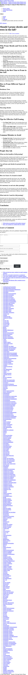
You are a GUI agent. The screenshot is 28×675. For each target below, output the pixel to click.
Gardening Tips (6, 488)
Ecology (5, 378)
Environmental (6, 400)
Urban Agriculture (7, 656)
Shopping (5, 616)
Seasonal (5, 612)
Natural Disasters (7, 547)
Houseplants (6, 513)
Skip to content (3, 0)
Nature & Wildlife (7, 552)
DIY (4, 18)
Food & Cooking (7, 438)
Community (6, 345)
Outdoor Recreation (7, 569)
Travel (4, 654)
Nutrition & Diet (7, 556)
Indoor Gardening (7, 517)
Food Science (6, 451)
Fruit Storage (6, 465)
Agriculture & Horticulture (9, 300)
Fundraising (6, 466)
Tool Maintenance (7, 646)
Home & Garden (7, 508)
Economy (5, 386)
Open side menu (4, 261)
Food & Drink (6, 439)
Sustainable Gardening (8, 635)
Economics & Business (8, 384)
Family (4, 420)
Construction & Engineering (9, 358)
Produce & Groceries (8, 593)
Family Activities (7, 426)
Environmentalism (7, 419)
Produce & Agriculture (8, 592)
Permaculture (6, 574)
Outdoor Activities (7, 566)
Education (5, 388)
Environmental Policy (8, 413)
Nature (4, 548)
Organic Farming (7, 562)
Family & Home (7, 421)
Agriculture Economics (8, 305)
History (4, 507)
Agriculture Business (8, 304)
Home (4, 11)
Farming (5, 428)
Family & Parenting (7, 424)
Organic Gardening (7, 563)
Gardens (5, 490)
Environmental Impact (8, 408)
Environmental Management (9, 412)
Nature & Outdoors (7, 551)
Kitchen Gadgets (7, 527)
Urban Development (8, 658)
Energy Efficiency (7, 392)
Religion (5, 598)
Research (5, 601)
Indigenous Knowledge (8, 516)
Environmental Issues (8, 409)
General (5, 492)
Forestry (5, 457)
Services (5, 615)
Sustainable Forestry (8, 633)
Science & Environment (8, 608)
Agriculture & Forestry (8, 297)
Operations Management (9, 561)
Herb (10, 33)
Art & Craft (5, 320)
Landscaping (6, 528)
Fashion (5, 431)
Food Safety (6, 450)
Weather (5, 667)
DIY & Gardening (7, 377)
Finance (5, 432)
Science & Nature (7, 609)
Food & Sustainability (8, 442)
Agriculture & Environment (9, 293)
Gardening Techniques (8, 486)
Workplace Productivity (8, 671)
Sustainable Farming (8, 632)
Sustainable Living (7, 637)
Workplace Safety (7, 673)
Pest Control (6, 577)
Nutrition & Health (7, 558)
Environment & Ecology (9, 397)
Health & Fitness (7, 498)
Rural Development (7, 604)
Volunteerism (6, 666)
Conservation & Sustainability (10, 354)
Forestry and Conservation (9, 463)
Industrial (5, 519)
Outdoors (5, 571)
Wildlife (5, 669)
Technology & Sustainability (9, 643)
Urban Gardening (7, 659)
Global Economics (7, 493)
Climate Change (7, 342)
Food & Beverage (7, 436)
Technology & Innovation (9, 642)
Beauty (4, 327)
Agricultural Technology (9, 291)
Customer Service (7, 374)
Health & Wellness (7, 502)
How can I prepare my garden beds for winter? (14, 224)
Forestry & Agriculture (8, 458)
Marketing (5, 542)
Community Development (9, 349)
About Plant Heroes (7, 10)
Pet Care (5, 579)
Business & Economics (8, 332)
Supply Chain (6, 621)
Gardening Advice (7, 481)
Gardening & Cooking (8, 471)
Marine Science (6, 540)
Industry (5, 520)
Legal (4, 534)
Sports (4, 620)
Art (4, 319)
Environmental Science (8, 415)
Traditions (5, 651)
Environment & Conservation (10, 396)
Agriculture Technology (8, 312)
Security (5, 613)
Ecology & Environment (9, 381)
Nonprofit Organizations (8, 554)
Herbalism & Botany (8, 505)
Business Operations (8, 336)
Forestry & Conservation (9, 459)
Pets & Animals (6, 582)
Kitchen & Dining (7, 525)
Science (5, 606)
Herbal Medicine (7, 504)
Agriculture (5, 292)
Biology (5, 328)
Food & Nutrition (7, 440)
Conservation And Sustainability (10, 355)
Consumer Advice (7, 359)
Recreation (5, 597)
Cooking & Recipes (7, 366)
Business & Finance (7, 334)
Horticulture (6, 511)
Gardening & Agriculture (9, 469)
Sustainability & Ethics (8, 628)
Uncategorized (6, 655)
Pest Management (7, 578)
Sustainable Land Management (10, 636)
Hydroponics (6, 515)
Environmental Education (9, 405)
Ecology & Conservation (9, 380)
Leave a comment (15, 33)
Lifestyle (5, 19)
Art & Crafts (6, 322)
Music (4, 546)
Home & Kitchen (7, 509)
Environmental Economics (9, 404)
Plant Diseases (6, 586)
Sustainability (6, 625)
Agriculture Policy (7, 309)
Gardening (5, 467)
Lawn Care (5, 532)
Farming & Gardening (8, 430)
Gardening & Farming (8, 473)
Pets (4, 581)
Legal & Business (7, 535)
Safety (4, 605)
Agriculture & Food (7, 296)
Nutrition (5, 555)
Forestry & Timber (7, 462)
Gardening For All (7, 484)
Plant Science (6, 588)
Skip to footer (10, 0)
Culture (4, 372)
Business (5, 331)
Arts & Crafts (6, 324)
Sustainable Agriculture (8, 629)
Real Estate (5, 596)
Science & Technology (8, 610)
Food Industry (6, 444)
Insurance (5, 523)
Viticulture (5, 664)
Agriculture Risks (7, 311)
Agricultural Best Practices (9, 288)
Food (4, 434)
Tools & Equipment (7, 648)
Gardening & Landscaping (9, 475)
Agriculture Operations (8, 308)
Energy (4, 389)
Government (6, 494)
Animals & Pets (6, 316)
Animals (5, 315)
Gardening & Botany (8, 470)
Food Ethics (6, 443)
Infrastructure (6, 521)
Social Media (6, 617)
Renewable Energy (7, 600)
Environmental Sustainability (10, 416)
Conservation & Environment (10, 353)
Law (4, 529)
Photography (6, 583)
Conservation (6, 351)
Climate (5, 340)
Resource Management (8, 602)
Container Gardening (8, 363)
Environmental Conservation (10, 403)
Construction (6, 357)
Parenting (5, 573)
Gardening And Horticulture (9, 482)
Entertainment (6, 393)
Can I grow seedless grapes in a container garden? (15, 276)
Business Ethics (6, 335)
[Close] (3, 6)
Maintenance (6, 539)
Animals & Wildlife (7, 318)
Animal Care (6, 313)
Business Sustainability (8, 338)
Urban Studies (6, 663)
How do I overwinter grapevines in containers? (14, 275)
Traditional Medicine (8, 650)
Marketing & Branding (8, 543)
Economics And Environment (10, 385)
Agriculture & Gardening (9, 299)
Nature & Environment (8, 550)
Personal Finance (7, 575)
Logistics (5, 538)
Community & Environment (9, 347)
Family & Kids (6, 423)
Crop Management (7, 369)
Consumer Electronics (8, 361)
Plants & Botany (7, 590)
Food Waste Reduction (8, 455)
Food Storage (6, 454)
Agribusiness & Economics (9, 286)
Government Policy (7, 496)
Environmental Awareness (9, 401)
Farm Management (7, 427)
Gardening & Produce (8, 478)
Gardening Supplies (7, 485)
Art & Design (6, 323)
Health (4, 497)
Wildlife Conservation (8, 670)
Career (4, 339)
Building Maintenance (8, 330)
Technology (6, 640)
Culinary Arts (6, 370)
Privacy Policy (6, 8)
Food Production (7, 447)
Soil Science (6, 619)
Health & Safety (7, 501)
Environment (6, 394)
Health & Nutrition (7, 500)
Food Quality (6, 448)
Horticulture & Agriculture (9, 512)
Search (1, 263)
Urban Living (6, 660)
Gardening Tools (7, 489)
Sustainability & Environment (10, 627)
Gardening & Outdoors (8, 477)
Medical (5, 544)
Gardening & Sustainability (9, 480)
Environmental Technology (9, 417)
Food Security (6, 453)
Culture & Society (7, 373)
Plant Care (5, 585)
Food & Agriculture (7, 435)
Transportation (6, 652)
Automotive (6, 326)
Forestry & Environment (8, 461)
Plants (4, 589)
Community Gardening (8, 350)
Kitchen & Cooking (7, 524)
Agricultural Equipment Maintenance (11, 289)
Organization (6, 565)
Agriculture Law (7, 307)
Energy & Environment (8, 390)
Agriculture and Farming (9, 303)
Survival (5, 624)
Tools (4, 647)
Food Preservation (7, 446)
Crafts (4, 367)
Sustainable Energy (7, 631)
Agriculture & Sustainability (9, 301)
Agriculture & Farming (8, 295)
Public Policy (6, 594)
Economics (5, 382)
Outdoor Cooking (7, 567)
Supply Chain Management (9, 623)
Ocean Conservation (8, 559)
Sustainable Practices (8, 639)
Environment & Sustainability (10, 399)
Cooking (5, 365)
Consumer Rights (7, 362)
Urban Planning (6, 662)
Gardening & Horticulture (9, 474)
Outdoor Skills (6, 570)
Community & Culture (8, 346)
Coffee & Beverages (8, 343)
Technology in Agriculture (9, 644)
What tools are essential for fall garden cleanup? (14, 223)
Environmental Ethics (8, 407)
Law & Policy (6, 531)
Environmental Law (7, 411)
